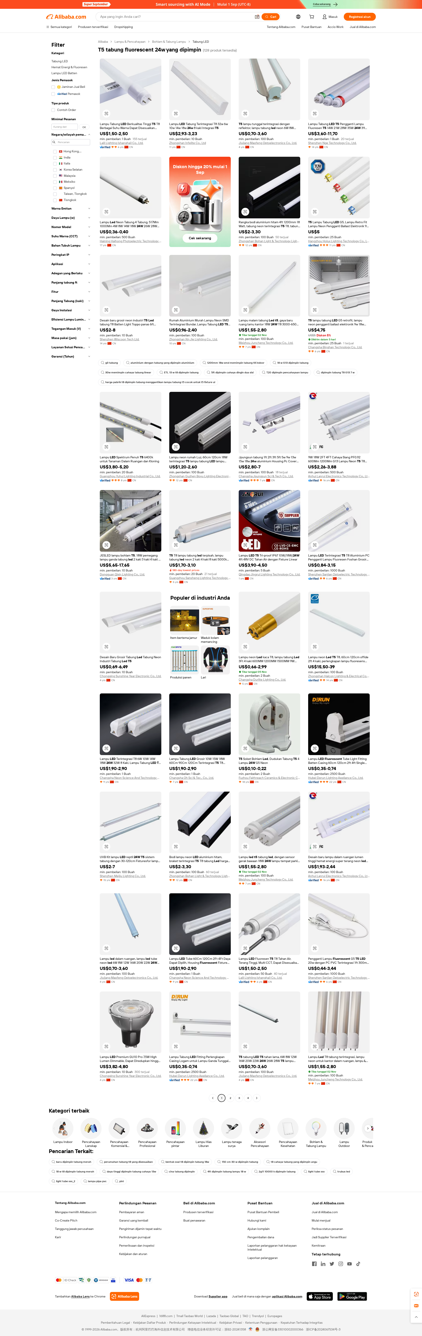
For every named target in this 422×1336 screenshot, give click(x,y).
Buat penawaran (194, 1220)
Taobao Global (229, 1316)
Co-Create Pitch (66, 1220)
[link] (416, 1294)
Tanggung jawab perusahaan (74, 1229)
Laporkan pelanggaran (262, 1258)
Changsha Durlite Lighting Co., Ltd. (262, 679)
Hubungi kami (256, 1220)
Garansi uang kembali (133, 1220)
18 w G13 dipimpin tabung (292, 362)
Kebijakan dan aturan (133, 1254)
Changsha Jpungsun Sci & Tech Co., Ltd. (266, 476)
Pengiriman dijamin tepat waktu (140, 1229)
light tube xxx (316, 1171)
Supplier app (218, 1296)
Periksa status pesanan (327, 1229)
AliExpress (148, 1316)
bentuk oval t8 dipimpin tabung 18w (187, 1161)
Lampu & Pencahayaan (130, 41)
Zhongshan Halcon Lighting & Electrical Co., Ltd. (339, 676)
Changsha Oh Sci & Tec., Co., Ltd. (191, 777)
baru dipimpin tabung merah (73, 1161)
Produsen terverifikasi (198, 1212)
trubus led (343, 1171)
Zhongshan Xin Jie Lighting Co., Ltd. (193, 339)
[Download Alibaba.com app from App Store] (320, 1296)
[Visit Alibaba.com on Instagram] (340, 1263)
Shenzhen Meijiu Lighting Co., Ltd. (123, 876)
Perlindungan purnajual (134, 1237)
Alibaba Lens (80, 1296)
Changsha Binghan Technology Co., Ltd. (335, 347)
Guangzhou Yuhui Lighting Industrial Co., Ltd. (130, 476)
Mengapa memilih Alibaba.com (75, 1212)
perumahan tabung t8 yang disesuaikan (128, 1161)
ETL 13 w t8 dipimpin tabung (181, 372)
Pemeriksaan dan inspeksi (136, 1245)
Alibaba (103, 41)
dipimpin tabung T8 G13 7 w (338, 372)
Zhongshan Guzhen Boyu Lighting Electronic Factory (200, 476)
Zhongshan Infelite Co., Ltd (187, 143)
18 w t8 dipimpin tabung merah (75, 1171)
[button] (257, 16)
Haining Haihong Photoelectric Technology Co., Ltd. (130, 241)
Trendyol (258, 1316)
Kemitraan (319, 1245)
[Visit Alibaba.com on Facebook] (314, 1263)
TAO (245, 1316)
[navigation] (71, 570)
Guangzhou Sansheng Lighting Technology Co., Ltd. (200, 578)
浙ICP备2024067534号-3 (323, 1329)
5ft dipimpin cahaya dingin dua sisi (232, 372)
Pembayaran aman (131, 1212)
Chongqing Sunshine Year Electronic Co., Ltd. (130, 676)
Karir (58, 1237)
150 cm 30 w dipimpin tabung (240, 1161)
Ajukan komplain (258, 1229)
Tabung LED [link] (201, 41)
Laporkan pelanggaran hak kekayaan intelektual (272, 1247)
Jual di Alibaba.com (325, 1212)
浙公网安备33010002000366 (282, 1329)
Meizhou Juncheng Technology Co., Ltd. (266, 343)
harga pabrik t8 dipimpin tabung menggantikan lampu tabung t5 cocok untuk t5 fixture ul (160, 382)
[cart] (312, 17)
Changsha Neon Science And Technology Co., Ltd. (130, 777)
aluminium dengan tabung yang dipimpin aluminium (162, 362)
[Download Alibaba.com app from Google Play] (352, 1296)
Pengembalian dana (260, 1237)
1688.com (166, 1316)
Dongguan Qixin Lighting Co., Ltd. (122, 574)
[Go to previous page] (213, 1098)
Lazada (211, 1316)
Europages (274, 1316)
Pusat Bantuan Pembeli (263, 1212)
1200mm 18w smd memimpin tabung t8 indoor (235, 362)
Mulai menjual (321, 1220)
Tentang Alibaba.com (70, 1203)
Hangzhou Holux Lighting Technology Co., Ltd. (339, 241)
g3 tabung (111, 362)
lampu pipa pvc (97, 1181)
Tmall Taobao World (189, 1316)
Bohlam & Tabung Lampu (169, 41)
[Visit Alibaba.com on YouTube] (349, 1263)
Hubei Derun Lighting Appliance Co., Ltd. (335, 777)
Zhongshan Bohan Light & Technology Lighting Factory (269, 241)
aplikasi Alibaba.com (287, 1296)
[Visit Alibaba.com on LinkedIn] (323, 1263)
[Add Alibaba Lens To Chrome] (124, 1296)
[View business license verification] (251, 1329)
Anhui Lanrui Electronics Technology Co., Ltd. (339, 476)
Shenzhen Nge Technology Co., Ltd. (332, 143)
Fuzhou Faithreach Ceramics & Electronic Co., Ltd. (269, 777)
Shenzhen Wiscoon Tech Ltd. (119, 339)
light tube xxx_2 (65, 1181)
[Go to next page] (257, 1098)
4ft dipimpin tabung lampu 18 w (226, 1171)
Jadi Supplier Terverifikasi (329, 1237)
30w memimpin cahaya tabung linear (128, 372)
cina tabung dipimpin (182, 1171)
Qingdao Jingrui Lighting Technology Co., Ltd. (269, 574)
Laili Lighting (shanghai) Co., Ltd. (121, 143)
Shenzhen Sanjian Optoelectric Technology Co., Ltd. (339, 574)
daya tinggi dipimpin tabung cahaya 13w (131, 1171)
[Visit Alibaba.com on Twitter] (332, 1263)
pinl (121, 1181)
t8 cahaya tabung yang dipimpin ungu (294, 1161)
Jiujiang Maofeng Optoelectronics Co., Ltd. (268, 143)
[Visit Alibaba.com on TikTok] (358, 1263)
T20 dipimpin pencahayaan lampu (287, 372)
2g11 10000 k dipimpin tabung (277, 1171)
